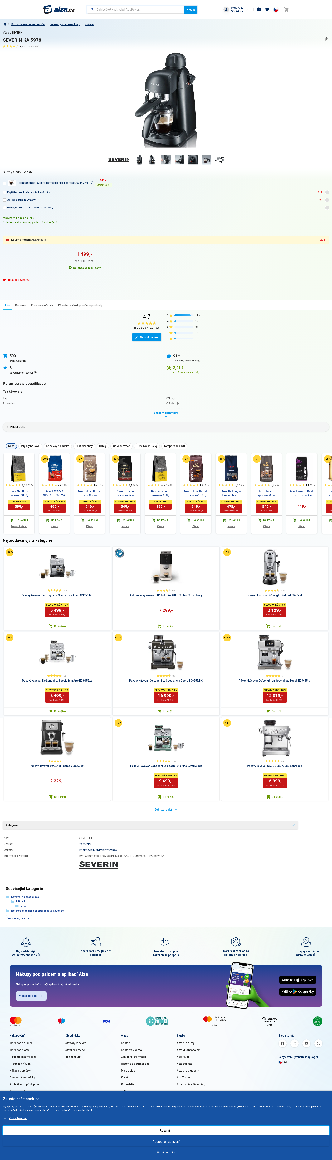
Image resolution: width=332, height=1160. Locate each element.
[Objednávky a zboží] (258, 9)
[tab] (7, 305)
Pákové (89, 24)
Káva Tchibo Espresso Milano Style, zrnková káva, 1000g (266, 493)
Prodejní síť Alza (20, 1063)
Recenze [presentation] (20, 305)
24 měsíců (85, 844)
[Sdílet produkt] (326, 39)
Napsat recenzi (149, 337)
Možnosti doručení (21, 1043)
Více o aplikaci (28, 995)
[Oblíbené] (267, 9)
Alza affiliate (184, 1063)
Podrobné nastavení (166, 1142)
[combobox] (135, 10)
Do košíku (60, 626)
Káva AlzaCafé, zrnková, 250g (160, 493)
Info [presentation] (7, 305)
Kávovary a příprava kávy (65, 24)
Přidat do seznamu (18, 279)
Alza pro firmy (185, 1043)
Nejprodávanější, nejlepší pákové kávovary (37, 910)
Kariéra (125, 1077)
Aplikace (126, 1091)
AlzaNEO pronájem (189, 1049)
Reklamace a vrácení (23, 1056)
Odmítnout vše (166, 1152)
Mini (23, 906)
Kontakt (125, 1043)
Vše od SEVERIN (12, 32)
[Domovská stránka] (4, 24)
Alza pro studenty (188, 1070)
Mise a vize (128, 1070)
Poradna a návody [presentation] (42, 305)
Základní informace (133, 1056)
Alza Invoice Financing (191, 1084)
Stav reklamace (75, 1049)
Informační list (88, 849)
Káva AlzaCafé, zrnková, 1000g (19, 493)
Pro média (127, 1084)
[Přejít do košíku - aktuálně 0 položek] (286, 9)
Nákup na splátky (20, 1070)
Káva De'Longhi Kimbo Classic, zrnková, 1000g (231, 493)
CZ (285, 1061)
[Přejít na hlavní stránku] (59, 9)
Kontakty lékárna (131, 1049)
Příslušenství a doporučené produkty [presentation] (80, 305)
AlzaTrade (183, 1077)
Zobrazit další (163, 809)
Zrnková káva (19, 526)
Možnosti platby (19, 1049)
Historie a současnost (135, 1063)
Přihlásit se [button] (237, 11)
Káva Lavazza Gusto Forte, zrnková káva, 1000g (302, 493)
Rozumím (166, 1130)
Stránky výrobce (107, 849)
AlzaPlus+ (183, 1056)
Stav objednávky (75, 1043)
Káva (54, 526)
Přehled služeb (19, 1091)
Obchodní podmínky (22, 1077)
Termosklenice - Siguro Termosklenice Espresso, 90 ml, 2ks (53, 182)
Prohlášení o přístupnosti (25, 1084)
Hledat (191, 9)
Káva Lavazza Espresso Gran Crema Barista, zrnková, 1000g (125, 493)
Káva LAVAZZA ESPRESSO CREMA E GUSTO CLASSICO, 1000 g (54, 493)
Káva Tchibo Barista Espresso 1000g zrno (195, 493)
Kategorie (12, 825)
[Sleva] (45, 459)
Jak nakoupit (73, 1056)
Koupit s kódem (21, 239)
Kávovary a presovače (25, 896)
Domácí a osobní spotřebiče (28, 24)
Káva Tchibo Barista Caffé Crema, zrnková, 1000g (89, 493)
